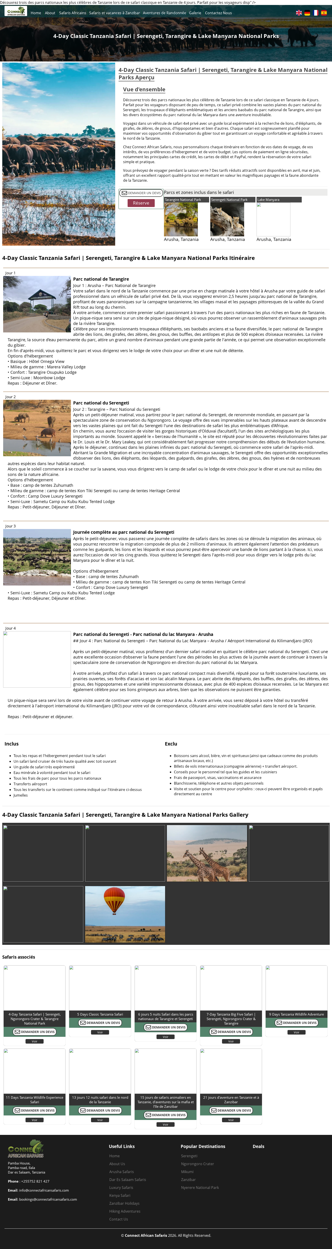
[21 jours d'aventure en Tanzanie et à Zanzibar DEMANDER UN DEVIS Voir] (231, 1049)
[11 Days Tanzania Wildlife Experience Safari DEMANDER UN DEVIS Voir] (34, 1049)
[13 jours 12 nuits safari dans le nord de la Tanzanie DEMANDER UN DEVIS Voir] (100, 1049)
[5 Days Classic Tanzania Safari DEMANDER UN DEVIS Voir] (100, 966)
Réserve (141, 203)
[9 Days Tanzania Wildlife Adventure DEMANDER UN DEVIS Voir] (296, 966)
